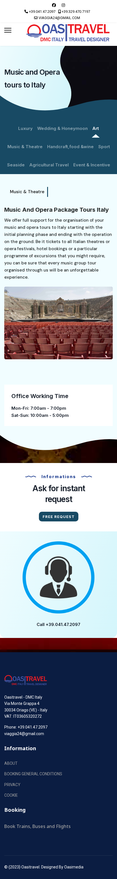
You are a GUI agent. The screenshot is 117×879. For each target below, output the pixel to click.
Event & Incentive (91, 165)
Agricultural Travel (49, 165)
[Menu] (7, 30)
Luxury (25, 128)
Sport (104, 146)
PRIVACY (12, 784)
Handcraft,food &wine (70, 146)
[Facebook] (54, 5)
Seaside (16, 165)
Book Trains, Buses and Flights (37, 826)
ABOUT (11, 763)
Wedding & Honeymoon (62, 128)
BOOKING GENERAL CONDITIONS (33, 774)
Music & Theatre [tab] (27, 192)
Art (95, 128)
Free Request (59, 516)
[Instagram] (63, 5)
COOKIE (11, 795)
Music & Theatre (25, 146)
